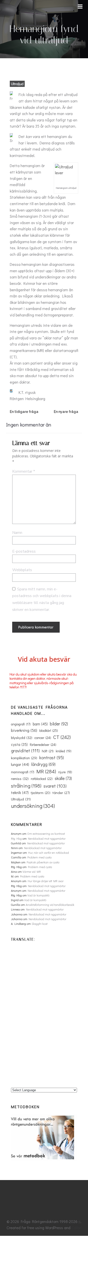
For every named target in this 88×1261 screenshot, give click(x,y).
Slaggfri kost (39, 924)
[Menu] (80, 6)
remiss (20, 778)
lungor (20, 764)
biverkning (24, 730)
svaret (55, 786)
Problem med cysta (39, 857)
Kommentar (23, 471)
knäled (63, 751)
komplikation (24, 757)
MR (46, 771)
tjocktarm (40, 793)
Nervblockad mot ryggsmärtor (47, 838)
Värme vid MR (31, 871)
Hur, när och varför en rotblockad (48, 852)
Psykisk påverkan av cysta (43, 862)
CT (62, 737)
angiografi (21, 724)
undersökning (33, 805)
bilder (59, 724)
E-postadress (24, 551)
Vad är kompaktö (38, 895)
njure (65, 772)
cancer (42, 737)
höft (48, 751)
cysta (19, 744)
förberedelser (43, 744)
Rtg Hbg (16, 838)
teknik (20, 792)
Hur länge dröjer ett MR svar (46, 881)
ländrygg (43, 764)
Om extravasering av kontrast (46, 833)
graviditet (25, 751)
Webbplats (22, 570)
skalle (63, 778)
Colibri (76, 1227)
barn (40, 723)
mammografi (22, 772)
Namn (17, 532)
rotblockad (42, 778)
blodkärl (48, 730)
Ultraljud (17, 83)
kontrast (51, 757)
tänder (61, 792)
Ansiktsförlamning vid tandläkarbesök (50, 905)
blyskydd (21, 737)
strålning (26, 785)
